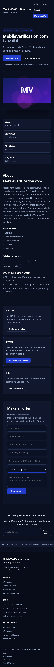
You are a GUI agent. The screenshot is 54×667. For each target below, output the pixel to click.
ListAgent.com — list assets (14, 612)
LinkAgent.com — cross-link (14, 616)
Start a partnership (17, 329)
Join (36, 4)
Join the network (16, 388)
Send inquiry (17, 491)
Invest (37, 10)
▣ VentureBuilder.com (28, 544)
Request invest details (18, 360)
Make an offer (40, 16)
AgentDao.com (9, 639)
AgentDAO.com (9, 589)
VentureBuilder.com (11, 593)
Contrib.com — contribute (14, 604)
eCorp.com (7, 582)
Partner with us (32, 58)
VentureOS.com (9, 586)
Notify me (45, 532)
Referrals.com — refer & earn (15, 608)
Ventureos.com (9, 627)
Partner (45, 4)
